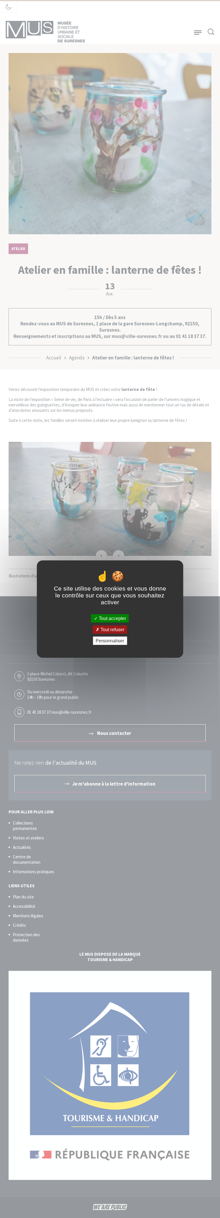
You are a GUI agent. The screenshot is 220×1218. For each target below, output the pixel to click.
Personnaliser (110, 640)
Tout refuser (111, 629)
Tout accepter (112, 618)
